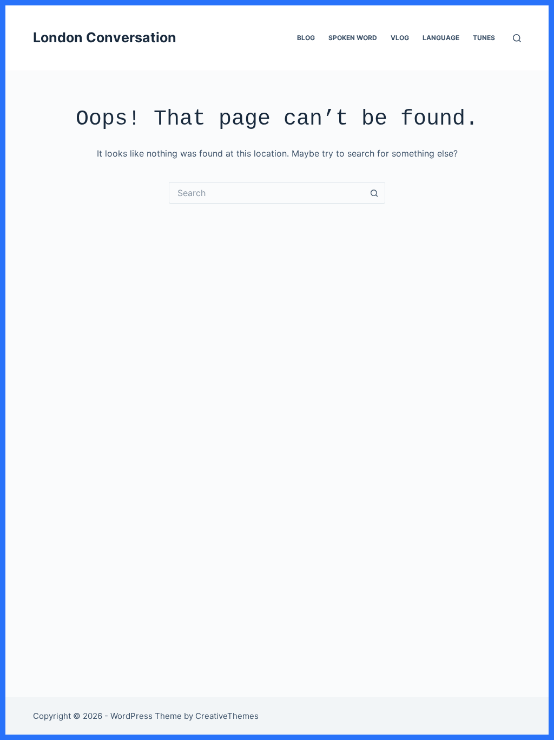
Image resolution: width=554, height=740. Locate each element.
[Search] (517, 38)
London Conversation (104, 37)
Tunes (484, 38)
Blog (306, 38)
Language (441, 38)
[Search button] (374, 193)
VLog (400, 38)
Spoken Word (352, 38)
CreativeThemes (227, 716)
